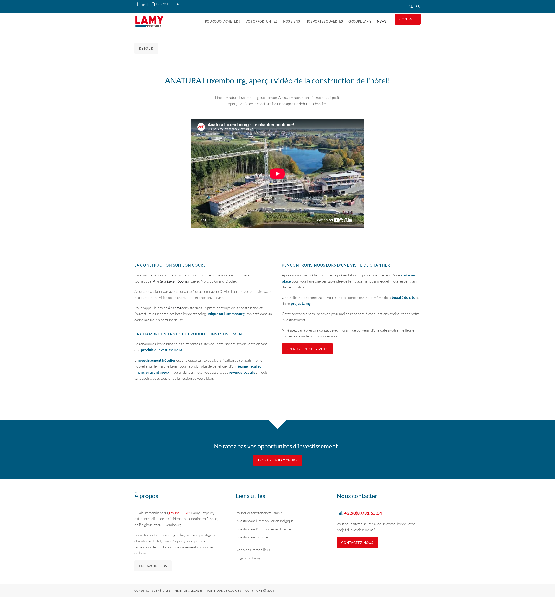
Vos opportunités (262, 21)
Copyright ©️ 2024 (259, 590)
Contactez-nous (357, 543)
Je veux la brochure (278, 460)
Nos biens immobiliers (253, 549)
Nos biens (291, 21)
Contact (407, 19)
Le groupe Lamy (248, 558)
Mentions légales (189, 590)
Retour (146, 48)
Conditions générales (152, 590)
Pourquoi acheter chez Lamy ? (259, 512)
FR (418, 6)
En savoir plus (153, 566)
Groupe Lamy (359, 21)
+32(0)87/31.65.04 (363, 513)
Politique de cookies (224, 590)
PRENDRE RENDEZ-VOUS (307, 349)
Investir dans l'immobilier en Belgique (265, 520)
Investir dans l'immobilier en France (263, 529)
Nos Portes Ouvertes (324, 21)
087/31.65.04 (167, 4)
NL (411, 6)
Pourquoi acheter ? (222, 21)
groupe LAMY (179, 512)
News (381, 21)
